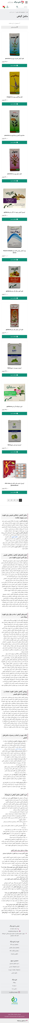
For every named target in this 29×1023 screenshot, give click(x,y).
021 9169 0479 (13, 929)
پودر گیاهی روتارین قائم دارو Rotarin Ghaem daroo (14, 252)
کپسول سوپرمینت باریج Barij (14, 368)
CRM (12, 1014)
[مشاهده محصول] (14, 44)
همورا (9, 1014)
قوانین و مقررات (14, 954)
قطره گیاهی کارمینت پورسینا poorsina (14, 58)
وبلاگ (14, 982)
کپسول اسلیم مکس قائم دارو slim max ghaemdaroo (14, 484)
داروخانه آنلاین (18, 749)
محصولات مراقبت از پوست (14, 970)
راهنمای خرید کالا (14, 944)
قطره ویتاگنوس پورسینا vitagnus (14, 97)
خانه (27, 12)
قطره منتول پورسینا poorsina (14, 174)
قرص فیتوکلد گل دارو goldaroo (14, 406)
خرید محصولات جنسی (14, 966)
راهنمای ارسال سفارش (14, 947)
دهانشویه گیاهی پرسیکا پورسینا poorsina (14, 135)
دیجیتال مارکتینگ (17, 1014)
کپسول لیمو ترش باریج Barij (14, 445)
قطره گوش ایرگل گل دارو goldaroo (14, 291)
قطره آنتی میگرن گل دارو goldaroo (14, 330)
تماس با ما (14, 989)
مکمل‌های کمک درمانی (20, 12)
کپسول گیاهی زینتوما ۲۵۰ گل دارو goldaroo (14, 212)
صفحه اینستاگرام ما (13, 992)
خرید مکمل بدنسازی (14, 963)
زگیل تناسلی (14, 973)
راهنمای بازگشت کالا (14, 951)
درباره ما (14, 986)
